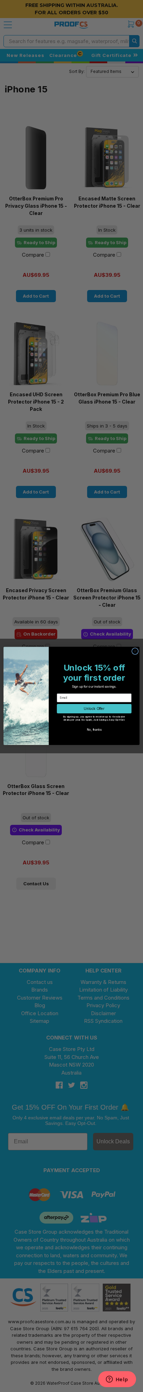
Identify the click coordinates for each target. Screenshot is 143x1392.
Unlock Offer (94, 709)
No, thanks (94, 729)
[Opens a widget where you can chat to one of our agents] (117, 1380)
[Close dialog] (135, 651)
